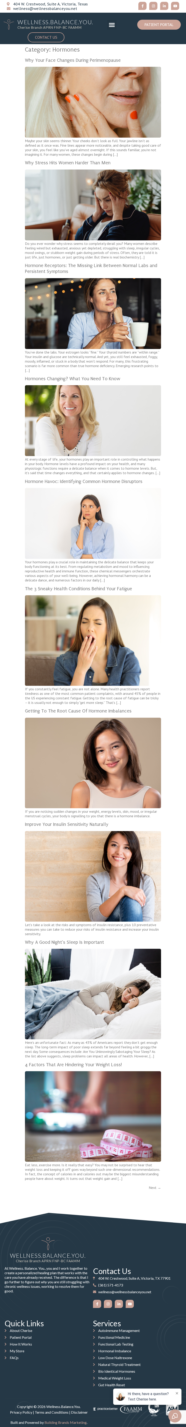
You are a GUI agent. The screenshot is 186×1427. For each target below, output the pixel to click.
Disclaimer (79, 1412)
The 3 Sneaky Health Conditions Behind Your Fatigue (78, 588)
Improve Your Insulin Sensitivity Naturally (66, 824)
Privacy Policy (21, 1412)
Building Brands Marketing (65, 1422)
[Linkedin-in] (164, 6)
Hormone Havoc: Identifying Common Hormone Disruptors (83, 481)
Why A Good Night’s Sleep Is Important (64, 942)
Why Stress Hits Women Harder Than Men (67, 162)
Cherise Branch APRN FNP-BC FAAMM (49, 27)
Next (155, 1187)
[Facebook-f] (142, 6)
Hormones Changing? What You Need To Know (72, 378)
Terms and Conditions (52, 1412)
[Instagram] (153, 6)
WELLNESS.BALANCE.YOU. (55, 22)
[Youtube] (175, 6)
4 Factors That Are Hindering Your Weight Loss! (73, 1064)
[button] (112, 24)
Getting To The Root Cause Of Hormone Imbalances (78, 711)
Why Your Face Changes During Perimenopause (73, 60)
